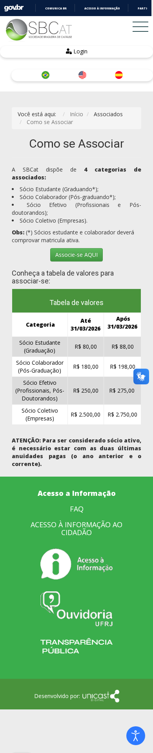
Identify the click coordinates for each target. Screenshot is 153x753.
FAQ (77, 509)
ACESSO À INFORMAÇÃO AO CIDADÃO (76, 528)
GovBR (14, 8)
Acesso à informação (102, 8)
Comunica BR (56, 8)
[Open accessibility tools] (135, 735)
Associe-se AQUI (76, 254)
